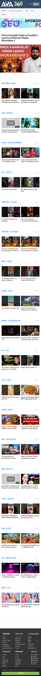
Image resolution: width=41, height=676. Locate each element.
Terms (4, 642)
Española (18, 664)
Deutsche (5, 662)
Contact (4, 639)
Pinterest (35, 660)
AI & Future (18, 637)
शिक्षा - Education (8, 439)
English (4, 654)
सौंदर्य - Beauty (7, 469)
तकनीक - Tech (7, 291)
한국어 (17, 656)
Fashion (17, 646)
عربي (3, 656)
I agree (20, 673)
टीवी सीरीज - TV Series (10, 232)
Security (17, 640)
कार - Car (5, 350)
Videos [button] (3, 11)
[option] (11, 96)
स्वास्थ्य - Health (8, 499)
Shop (27, 11)
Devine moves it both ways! (9, 189)
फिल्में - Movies (7, 113)
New (32, 11)
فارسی (17, 658)
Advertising (5, 646)
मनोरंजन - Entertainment (12, 143)
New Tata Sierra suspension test (10, 308)
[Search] (30, 4)
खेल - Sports (7, 172)
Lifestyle (17, 642)
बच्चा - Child (6, 528)
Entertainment (32, 648)
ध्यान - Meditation (9, 558)
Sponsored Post (7, 648)
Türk (16, 666)
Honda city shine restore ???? (29, 367)
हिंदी (3, 664)
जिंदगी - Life (6, 588)
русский (17, 662)
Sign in (36, 4)
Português (18, 660)
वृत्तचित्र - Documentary (11, 321)
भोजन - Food (6, 380)
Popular (3, 14)
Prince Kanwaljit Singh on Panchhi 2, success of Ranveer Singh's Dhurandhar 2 (19, 38)
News (29, 640)
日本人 (17, 654)
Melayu (4, 666)
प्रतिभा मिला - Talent (9, 202)
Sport (29, 639)
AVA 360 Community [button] (15, 11)
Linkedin (34, 662)
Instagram (35, 658)
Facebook (35, 654)
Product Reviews (20, 644)
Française (5, 660)
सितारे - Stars (7, 261)
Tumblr (34, 664)
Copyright (5, 644)
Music (30, 637)
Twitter (35, 656)
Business (18, 639)
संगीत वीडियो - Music (9, 83)
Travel (17, 648)
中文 (3, 658)
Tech (29, 642)
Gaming (30, 646)
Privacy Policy (6, 640)
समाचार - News (7, 410)
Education (31, 644)
